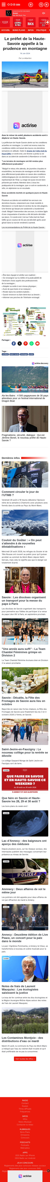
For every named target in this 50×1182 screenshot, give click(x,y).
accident (5, 354)
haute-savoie (14, 354)
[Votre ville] (30, 4)
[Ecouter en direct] (46, 4)
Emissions (25, 1135)
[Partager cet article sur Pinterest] (25, 345)
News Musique (25, 1122)
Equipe (25, 1106)
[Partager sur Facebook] (13, 345)
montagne (24, 354)
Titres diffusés (25, 1109)
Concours (25, 1137)
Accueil (5, 30)
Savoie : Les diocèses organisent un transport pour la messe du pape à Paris (24, 600)
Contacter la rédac (25, 1124)
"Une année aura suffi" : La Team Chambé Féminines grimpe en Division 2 (23, 652)
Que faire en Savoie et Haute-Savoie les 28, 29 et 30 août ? (21, 799)
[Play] (3, 20)
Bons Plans (19, 30)
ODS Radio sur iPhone (25, 1155)
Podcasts (25, 1145)
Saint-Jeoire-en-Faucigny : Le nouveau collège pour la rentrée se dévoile (25, 752)
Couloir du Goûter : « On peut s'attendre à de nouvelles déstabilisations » (22, 543)
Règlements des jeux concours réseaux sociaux (25, 1165)
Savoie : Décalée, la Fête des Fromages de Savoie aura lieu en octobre (23, 701)
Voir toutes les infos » (25, 1059)
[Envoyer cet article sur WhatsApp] (31, 345)
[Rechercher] (41, 4)
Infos (31, 30)
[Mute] (43, 13)
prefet (31, 354)
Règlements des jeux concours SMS (25, 1168)
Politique (41, 30)
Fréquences (25, 1111)
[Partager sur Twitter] (19, 345)
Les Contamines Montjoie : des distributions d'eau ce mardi (22, 1039)
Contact (25, 1103)
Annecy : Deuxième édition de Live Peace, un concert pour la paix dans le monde (25, 938)
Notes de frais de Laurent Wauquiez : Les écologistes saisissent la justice (20, 989)
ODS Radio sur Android (25, 1158)
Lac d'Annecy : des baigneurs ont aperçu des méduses (24, 842)
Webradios (25, 1148)
